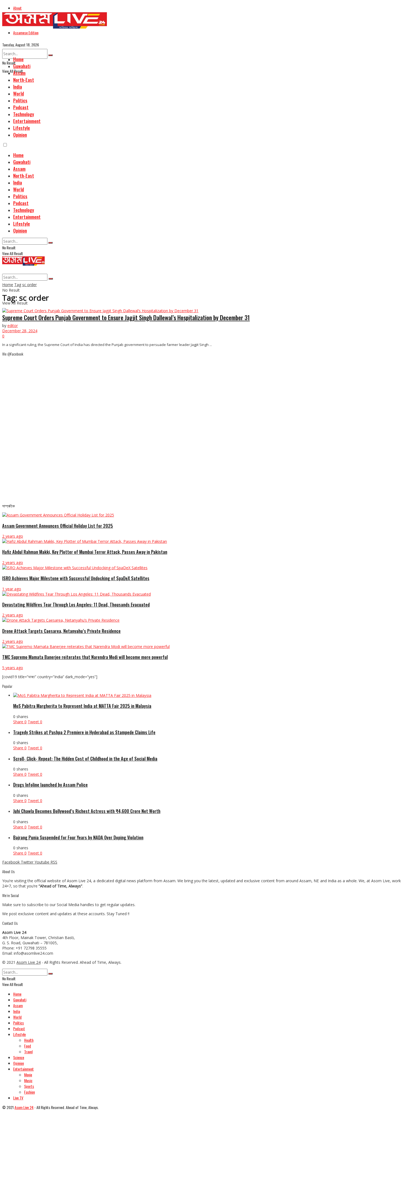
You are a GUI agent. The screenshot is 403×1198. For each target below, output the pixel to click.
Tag (17, 284)
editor (12, 325)
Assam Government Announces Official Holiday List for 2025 (57, 525)
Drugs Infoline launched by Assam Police (50, 784)
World (18, 93)
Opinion (20, 134)
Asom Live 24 (28, 962)
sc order (29, 284)
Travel (28, 1051)
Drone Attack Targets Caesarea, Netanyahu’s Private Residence (61, 630)
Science (18, 1057)
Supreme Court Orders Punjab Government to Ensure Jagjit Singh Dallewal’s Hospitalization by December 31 (126, 317)
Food (27, 1046)
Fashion (29, 1092)
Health (28, 1040)
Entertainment (27, 121)
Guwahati (21, 66)
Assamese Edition (25, 32)
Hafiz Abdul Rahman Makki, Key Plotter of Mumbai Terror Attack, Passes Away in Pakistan (84, 551)
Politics (20, 100)
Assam (19, 72)
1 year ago (11, 588)
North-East (23, 79)
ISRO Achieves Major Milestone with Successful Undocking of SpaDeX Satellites (75, 578)
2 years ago (12, 536)
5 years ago (12, 667)
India (17, 86)
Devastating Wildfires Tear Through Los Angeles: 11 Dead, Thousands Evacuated (76, 604)
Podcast (21, 107)
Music (28, 1080)
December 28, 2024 (19, 330)
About (17, 8)
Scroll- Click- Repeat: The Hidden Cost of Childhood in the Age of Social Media (85, 758)
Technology (23, 114)
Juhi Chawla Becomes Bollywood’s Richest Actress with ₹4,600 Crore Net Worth (86, 811)
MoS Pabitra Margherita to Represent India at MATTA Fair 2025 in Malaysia (82, 705)
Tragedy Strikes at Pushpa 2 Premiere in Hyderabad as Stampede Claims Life (84, 732)
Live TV (18, 1098)
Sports (29, 1086)
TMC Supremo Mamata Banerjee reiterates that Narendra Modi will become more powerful (85, 657)
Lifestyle (21, 127)
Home (18, 59)
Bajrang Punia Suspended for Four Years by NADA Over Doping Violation (78, 837)
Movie (28, 1074)
